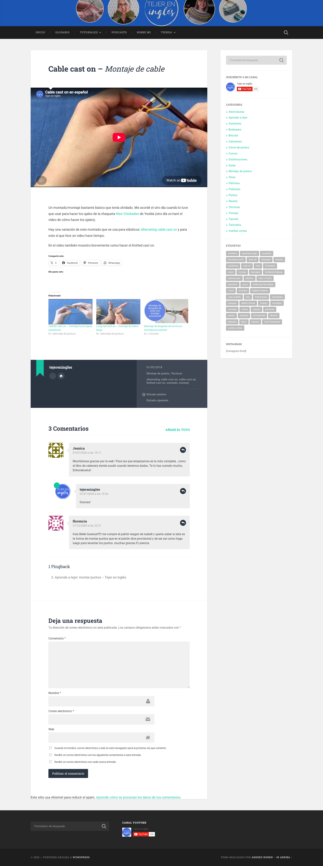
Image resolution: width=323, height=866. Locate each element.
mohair (263, 303)
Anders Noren (262, 857)
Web (51, 729)
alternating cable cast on (162, 379)
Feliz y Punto (265, 278)
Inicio (40, 32)
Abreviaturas (236, 111)
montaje (184, 382)
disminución (234, 278)
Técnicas (176, 373)
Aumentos (235, 123)
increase (243, 290)
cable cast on (187, 379)
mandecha (277, 297)
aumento (266, 253)
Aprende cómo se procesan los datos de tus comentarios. (138, 797)
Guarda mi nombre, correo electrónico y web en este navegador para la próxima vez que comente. (110, 748)
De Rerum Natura (273, 272)
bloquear (266, 259)
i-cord (231, 290)
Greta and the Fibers (263, 284)
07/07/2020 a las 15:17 (87, 452)
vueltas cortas (235, 328)
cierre (230, 272)
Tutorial (233, 219)
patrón (231, 315)
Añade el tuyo (177, 430)
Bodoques (235, 129)
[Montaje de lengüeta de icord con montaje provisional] (166, 311)
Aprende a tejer (238, 117)
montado (172, 382)
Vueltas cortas (238, 231)
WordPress (81, 857)
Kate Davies (261, 297)
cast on (247, 265)
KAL (248, 297)
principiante (259, 315)
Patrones (234, 183)
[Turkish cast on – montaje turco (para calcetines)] (70, 311)
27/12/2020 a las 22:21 (87, 525)
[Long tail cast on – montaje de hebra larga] (118, 311)
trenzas (255, 322)
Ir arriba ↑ (284, 857)
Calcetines (235, 141)
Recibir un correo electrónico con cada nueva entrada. (85, 761)
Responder (183, 450)
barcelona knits (236, 259)
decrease (255, 272)
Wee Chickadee (127, 214)
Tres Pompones (272, 322)
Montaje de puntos (158, 373)
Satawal (232, 322)
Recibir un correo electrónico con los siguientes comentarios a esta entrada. (97, 754)
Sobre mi (144, 32)
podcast (244, 315)
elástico (249, 278)
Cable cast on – (106, 69)
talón (244, 322)
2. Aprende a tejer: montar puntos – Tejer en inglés (88, 577)
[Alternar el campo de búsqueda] (286, 32)
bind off (252, 259)
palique (256, 309)
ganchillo (232, 284)
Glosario (62, 32)
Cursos (233, 153)
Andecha (232, 253)
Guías (232, 165)
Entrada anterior (156, 394)
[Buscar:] (256, 60)
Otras (232, 177)
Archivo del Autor (52, 376)
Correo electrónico (61, 711)
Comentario (57, 638)
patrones (269, 309)
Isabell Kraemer (260, 290)
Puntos (233, 195)
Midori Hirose (248, 303)
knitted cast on (156, 382)
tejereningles (90, 489)
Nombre (54, 693)
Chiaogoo (270, 265)
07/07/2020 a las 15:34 (94, 494)
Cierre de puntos (239, 147)
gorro (245, 284)
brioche (279, 259)
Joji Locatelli (234, 297)
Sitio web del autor (61, 376)
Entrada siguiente (157, 400)
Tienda (166, 32)
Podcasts (119, 32)
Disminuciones (238, 159)
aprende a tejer (249, 253)
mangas (232, 303)
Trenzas (233, 213)
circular (242, 272)
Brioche (233, 135)
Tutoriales (89, 32)
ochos (245, 309)
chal (258, 265)
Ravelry (233, 201)
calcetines (233, 265)
